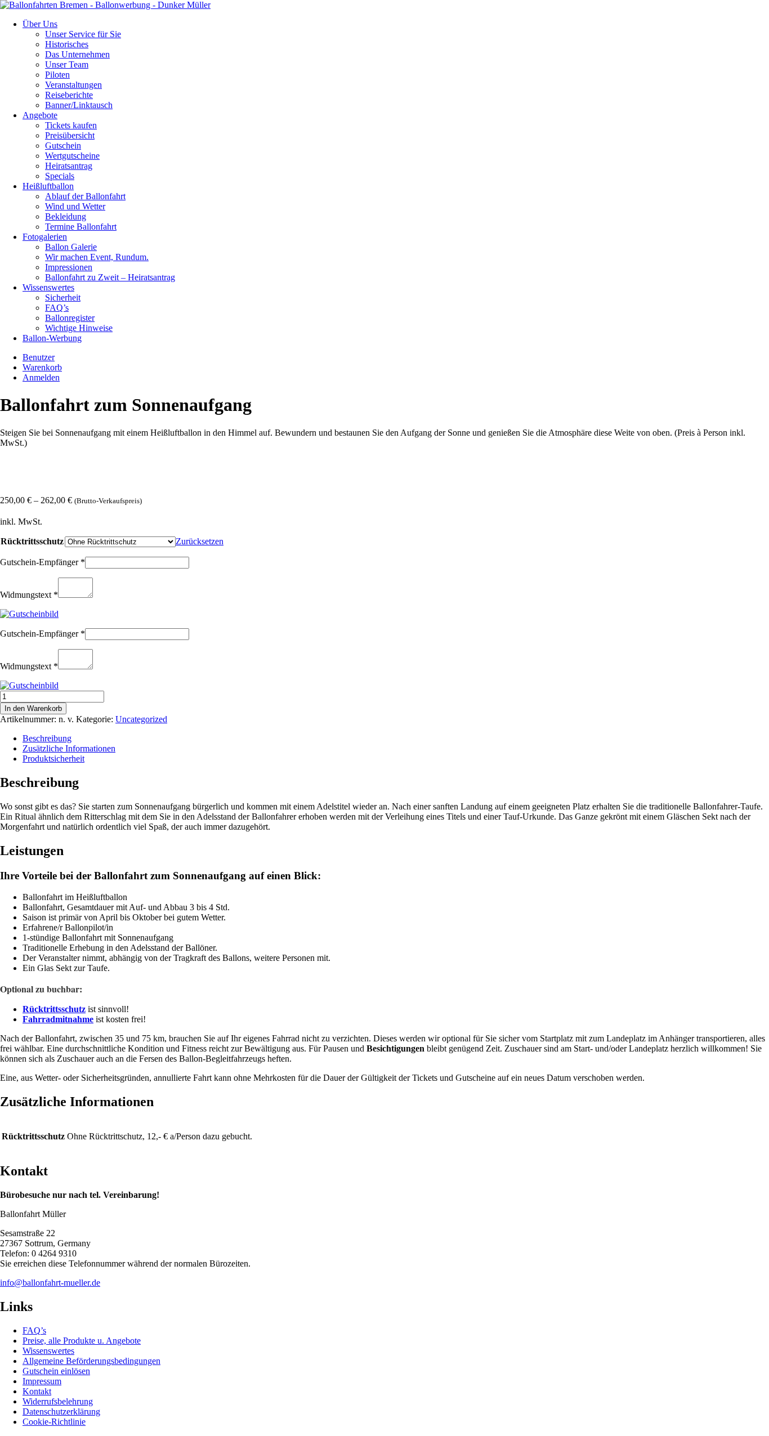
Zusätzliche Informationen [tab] (69, 748)
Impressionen (68, 267)
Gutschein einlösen (56, 1371)
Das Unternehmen (77, 54)
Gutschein (63, 145)
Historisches (66, 44)
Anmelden (41, 377)
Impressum (42, 1381)
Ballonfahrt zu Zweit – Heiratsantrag (110, 277)
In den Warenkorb (33, 708)
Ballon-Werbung (52, 338)
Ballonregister (70, 318)
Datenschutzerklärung (61, 1411)
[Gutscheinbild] (29, 614)
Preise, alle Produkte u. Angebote (82, 1340)
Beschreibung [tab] (47, 738)
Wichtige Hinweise (79, 328)
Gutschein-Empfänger (42, 562)
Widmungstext (29, 595)
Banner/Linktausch (79, 105)
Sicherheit (63, 297)
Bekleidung (65, 216)
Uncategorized (141, 719)
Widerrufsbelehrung (58, 1401)
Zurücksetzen (199, 541)
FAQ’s (57, 307)
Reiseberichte (69, 95)
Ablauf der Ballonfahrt (85, 196)
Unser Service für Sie (83, 34)
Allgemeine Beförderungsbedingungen (91, 1361)
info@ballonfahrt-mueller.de (50, 1282)
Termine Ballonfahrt (81, 226)
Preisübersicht (70, 135)
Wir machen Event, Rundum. (97, 257)
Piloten (57, 74)
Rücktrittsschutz (32, 541)
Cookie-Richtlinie (54, 1421)
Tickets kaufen (71, 125)
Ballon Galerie (71, 247)
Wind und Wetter (75, 206)
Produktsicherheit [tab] (53, 758)
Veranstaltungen (73, 85)
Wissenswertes (48, 287)
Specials (59, 176)
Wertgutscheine (72, 155)
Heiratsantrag (68, 166)
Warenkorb (42, 367)
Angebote (40, 115)
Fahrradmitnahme (58, 1019)
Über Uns (40, 24)
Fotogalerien (45, 236)
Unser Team (66, 64)
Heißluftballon (48, 186)
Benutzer (39, 357)
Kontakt (37, 1391)
